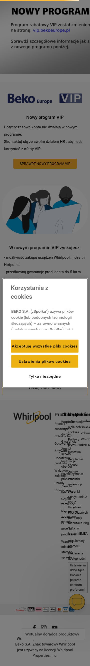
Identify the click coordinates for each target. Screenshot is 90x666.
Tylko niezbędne (45, 376)
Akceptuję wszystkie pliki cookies (45, 346)
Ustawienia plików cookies (45, 361)
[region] (45, 333)
